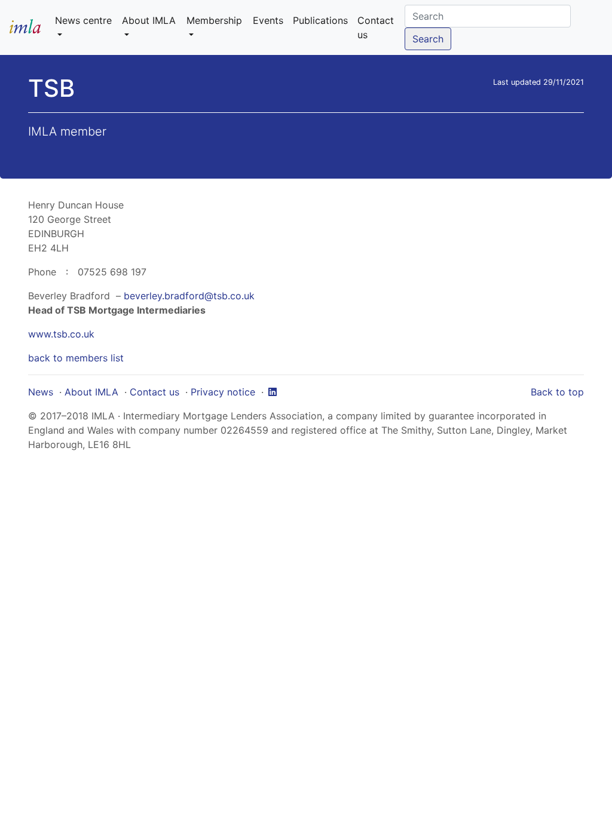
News (40, 392)
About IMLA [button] (149, 20)
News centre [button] (83, 20)
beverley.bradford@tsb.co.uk (189, 296)
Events (268, 20)
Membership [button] (214, 20)
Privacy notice (223, 392)
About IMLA (91, 392)
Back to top (557, 392)
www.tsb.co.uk (61, 334)
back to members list (76, 358)
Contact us (375, 27)
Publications (320, 20)
